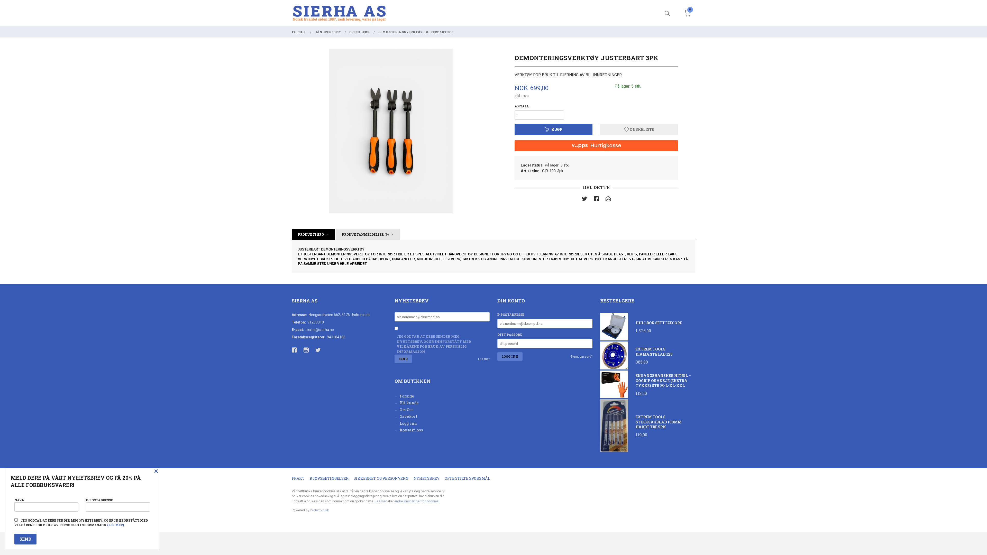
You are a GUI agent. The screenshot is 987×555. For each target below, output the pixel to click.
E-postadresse (510, 314)
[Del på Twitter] (584, 199)
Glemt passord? (581, 356)
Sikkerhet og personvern (381, 478)
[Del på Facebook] (596, 199)
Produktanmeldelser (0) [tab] (365, 234)
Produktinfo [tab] (311, 234)
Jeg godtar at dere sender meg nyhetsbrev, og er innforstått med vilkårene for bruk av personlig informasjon (434, 344)
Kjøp (556, 129)
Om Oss (407, 409)
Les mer (484, 359)
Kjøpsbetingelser (329, 478)
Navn (19, 500)
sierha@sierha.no (320, 330)
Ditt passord (509, 334)
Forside (407, 396)
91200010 (315, 322)
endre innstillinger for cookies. (416, 501)
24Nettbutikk (319, 510)
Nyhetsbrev (427, 478)
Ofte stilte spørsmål (467, 478)
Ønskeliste (641, 129)
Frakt (298, 478)
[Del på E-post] (608, 199)
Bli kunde (409, 402)
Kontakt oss (411, 429)
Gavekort (408, 416)
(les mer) (115, 525)
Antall (522, 106)
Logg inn (408, 423)
